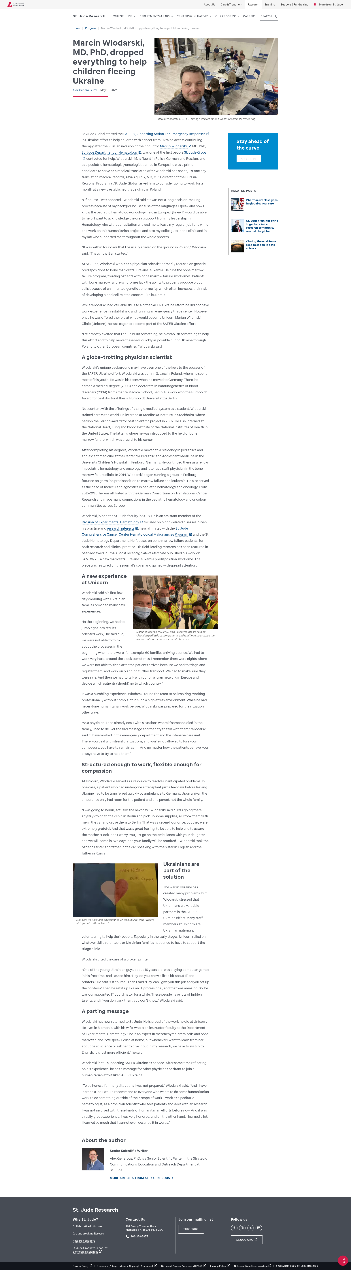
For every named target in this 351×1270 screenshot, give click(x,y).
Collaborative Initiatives (87, 1226)
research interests (120, 528)
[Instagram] (242, 1228)
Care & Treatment (231, 4)
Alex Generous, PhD (86, 90)
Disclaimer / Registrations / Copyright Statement (125, 1266)
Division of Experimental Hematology (110, 522)
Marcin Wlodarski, (174, 146)
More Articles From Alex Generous (140, 1178)
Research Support (84, 1240)
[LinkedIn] (259, 1228)
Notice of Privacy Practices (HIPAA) (181, 1266)
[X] (250, 1228)
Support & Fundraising (294, 4)
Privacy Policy (81, 1266)
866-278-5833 (139, 1236)
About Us (209, 4)
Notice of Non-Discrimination (250, 1266)
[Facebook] (234, 1228)
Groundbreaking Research (89, 1233)
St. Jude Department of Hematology (109, 152)
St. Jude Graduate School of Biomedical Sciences (90, 1249)
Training (270, 4)
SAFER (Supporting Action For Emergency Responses (164, 134)
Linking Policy (218, 1266)
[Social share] (343, 1261)
